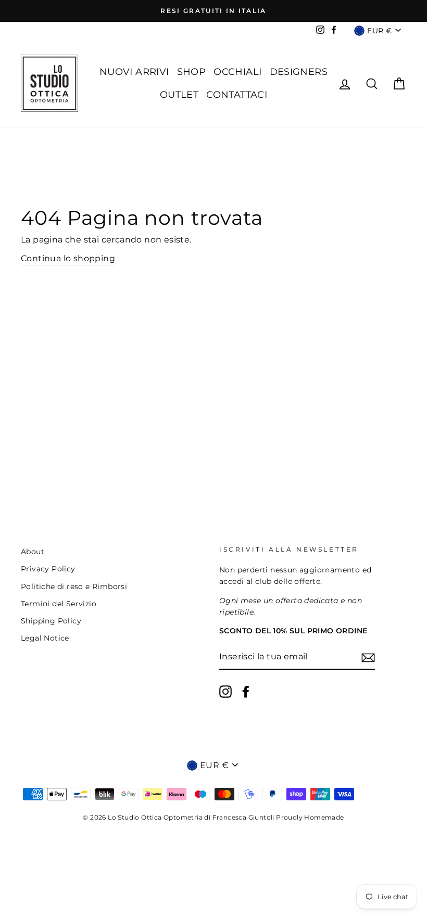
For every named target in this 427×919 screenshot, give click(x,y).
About (32, 551)
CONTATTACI (236, 94)
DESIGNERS (299, 72)
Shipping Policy (51, 621)
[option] (213, 11)
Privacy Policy (48, 569)
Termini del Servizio (58, 603)
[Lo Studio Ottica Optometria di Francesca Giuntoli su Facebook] (246, 691)
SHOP (191, 72)
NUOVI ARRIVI (134, 72)
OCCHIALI (237, 72)
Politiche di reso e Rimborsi (74, 586)
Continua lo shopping (68, 258)
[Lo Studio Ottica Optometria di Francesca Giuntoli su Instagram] (225, 691)
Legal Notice (45, 638)
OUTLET (179, 94)
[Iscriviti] (368, 657)
